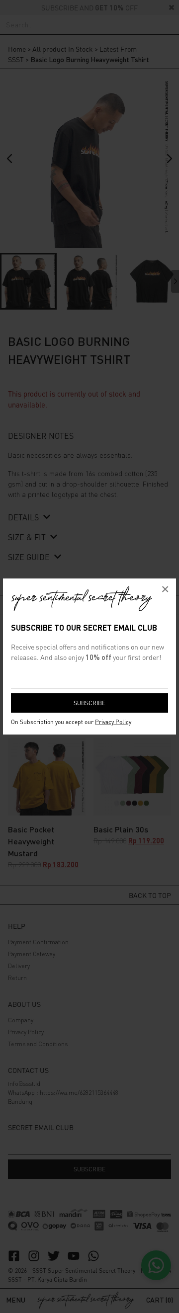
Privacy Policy (113, 722)
